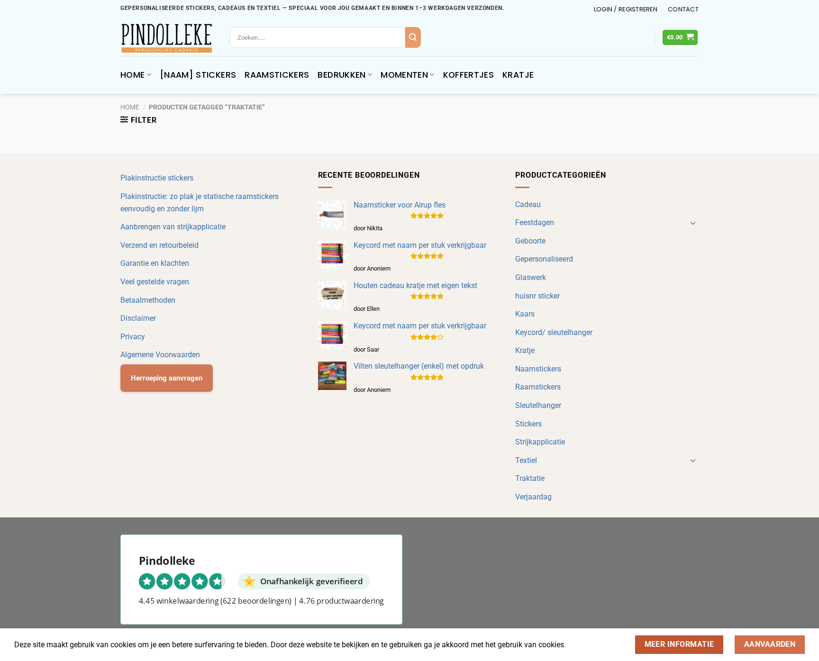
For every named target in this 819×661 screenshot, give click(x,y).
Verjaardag (533, 496)
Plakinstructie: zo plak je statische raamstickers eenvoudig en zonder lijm (199, 202)
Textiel (526, 460)
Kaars (525, 313)
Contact (683, 9)
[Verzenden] (413, 37)
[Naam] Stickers (198, 75)
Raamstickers (277, 75)
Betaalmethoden (147, 300)
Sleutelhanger (538, 405)
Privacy (132, 336)
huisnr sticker (537, 295)
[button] (625, 9)
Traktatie (530, 478)
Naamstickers (538, 368)
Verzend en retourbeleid (159, 245)
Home (132, 75)
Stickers (528, 423)
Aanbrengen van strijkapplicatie (173, 226)
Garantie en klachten (154, 263)
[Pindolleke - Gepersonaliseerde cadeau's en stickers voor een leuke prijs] (167, 38)
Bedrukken (341, 75)
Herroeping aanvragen (166, 378)
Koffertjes (468, 75)
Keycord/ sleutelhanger (553, 332)
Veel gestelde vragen (154, 281)
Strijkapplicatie (540, 441)
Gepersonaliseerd (544, 258)
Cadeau (528, 204)
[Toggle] (693, 222)
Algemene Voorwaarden (160, 354)
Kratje (518, 75)
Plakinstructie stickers (156, 177)
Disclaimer (138, 318)
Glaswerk (530, 277)
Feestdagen (534, 222)
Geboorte (530, 240)
